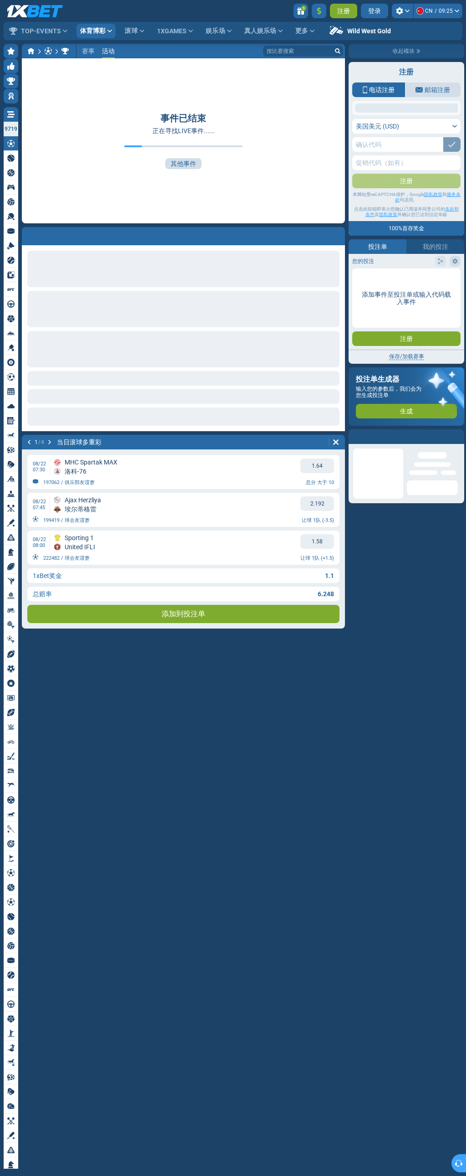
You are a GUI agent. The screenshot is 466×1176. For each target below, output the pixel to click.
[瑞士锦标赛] (65, 51)
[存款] (319, 11)
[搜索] (337, 51)
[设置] (402, 11)
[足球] (48, 51)
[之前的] (29, 442)
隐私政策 (433, 260)
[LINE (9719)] (30, 51)
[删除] (335, 442)
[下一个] (49, 442)
